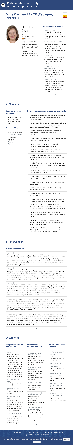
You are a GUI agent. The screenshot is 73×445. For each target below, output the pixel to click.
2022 (23, 48)
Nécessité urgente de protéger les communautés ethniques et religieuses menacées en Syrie (36, 359)
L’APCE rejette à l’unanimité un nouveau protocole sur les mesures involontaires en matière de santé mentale (55, 34)
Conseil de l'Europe (17, 432)
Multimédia (45, 435)
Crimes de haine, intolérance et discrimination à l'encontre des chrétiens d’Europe (36, 398)
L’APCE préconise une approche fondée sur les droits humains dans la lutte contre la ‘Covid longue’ (54, 59)
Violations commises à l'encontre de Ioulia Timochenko (35, 386)
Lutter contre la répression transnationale (58, 397)
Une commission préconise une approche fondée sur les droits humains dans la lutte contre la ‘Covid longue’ (54, 71)
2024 (32, 46)
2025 (27, 46)
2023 (36, 46)
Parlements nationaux (34, 432)
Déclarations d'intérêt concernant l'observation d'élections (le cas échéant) (30, 53)
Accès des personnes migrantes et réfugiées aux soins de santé (57, 355)
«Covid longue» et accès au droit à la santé (14, 382)
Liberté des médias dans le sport (57, 367)
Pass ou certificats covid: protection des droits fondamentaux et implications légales (15, 418)
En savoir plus (57, 439)
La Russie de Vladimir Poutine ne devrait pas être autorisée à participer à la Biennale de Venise (35, 373)
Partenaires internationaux (53, 432)
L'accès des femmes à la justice (57, 387)
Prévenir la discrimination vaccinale (15, 391)
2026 (23, 46)
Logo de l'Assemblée (31, 435)
